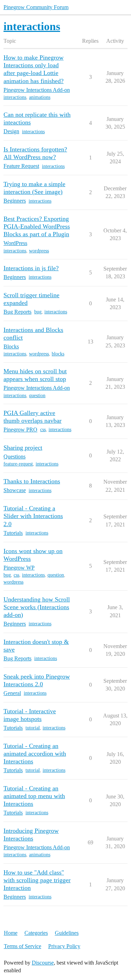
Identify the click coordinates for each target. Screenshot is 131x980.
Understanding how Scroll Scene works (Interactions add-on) (36, 607)
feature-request (18, 464)
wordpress (39, 250)
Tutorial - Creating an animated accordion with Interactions (34, 753)
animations (39, 97)
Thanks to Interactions (31, 481)
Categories (36, 933)
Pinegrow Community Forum (35, 7)
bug (38, 311)
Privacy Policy (64, 946)
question (37, 395)
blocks (58, 353)
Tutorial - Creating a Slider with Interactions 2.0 (33, 516)
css (43, 429)
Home (10, 933)
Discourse (43, 963)
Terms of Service (22, 946)
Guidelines (67, 933)
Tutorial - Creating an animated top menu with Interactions (34, 796)
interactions (14, 97)
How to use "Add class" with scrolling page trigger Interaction (37, 880)
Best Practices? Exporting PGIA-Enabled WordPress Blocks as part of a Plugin (36, 226)
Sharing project (22, 447)
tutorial (33, 727)
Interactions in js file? (31, 268)
